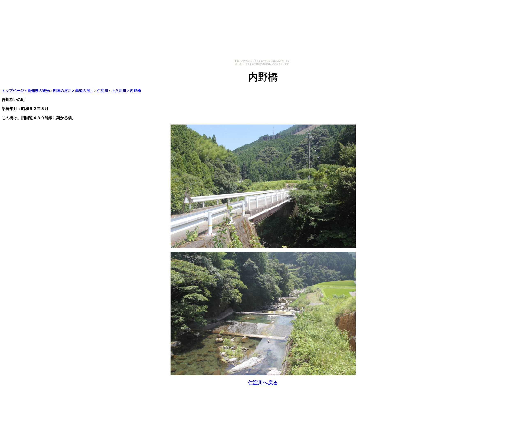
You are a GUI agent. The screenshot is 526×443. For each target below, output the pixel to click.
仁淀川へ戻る (263, 382)
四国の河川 (62, 91)
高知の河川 (84, 91)
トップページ (13, 91)
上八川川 (118, 91)
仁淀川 (102, 91)
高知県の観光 (39, 91)
